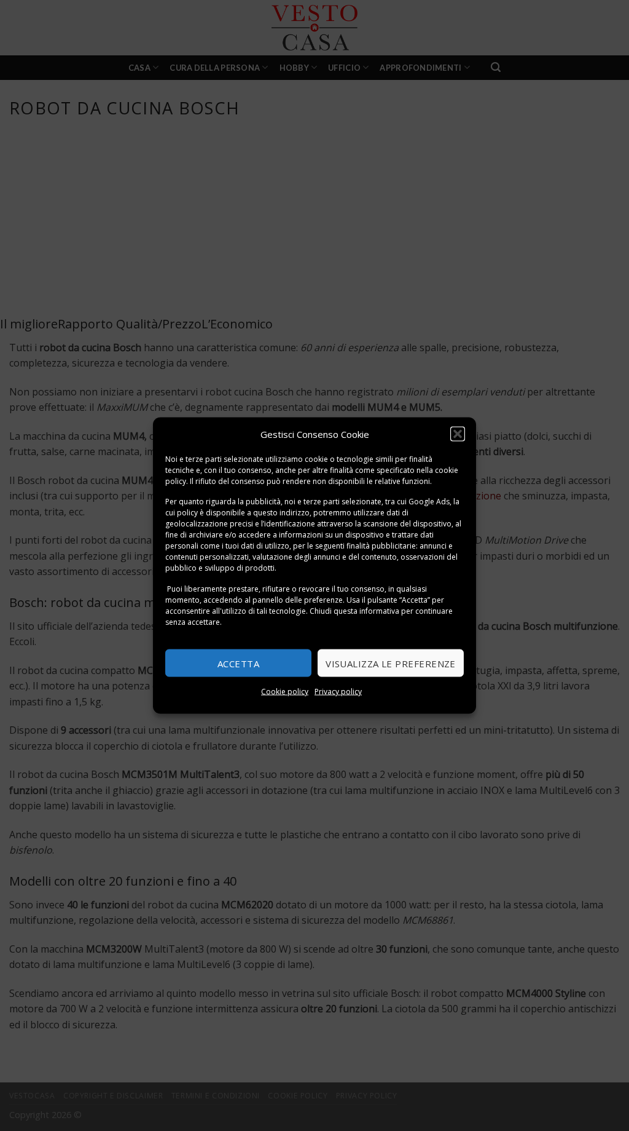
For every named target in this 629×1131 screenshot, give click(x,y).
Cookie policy (284, 691)
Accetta (238, 663)
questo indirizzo (281, 512)
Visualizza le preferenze (391, 663)
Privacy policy (338, 691)
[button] (457, 433)
